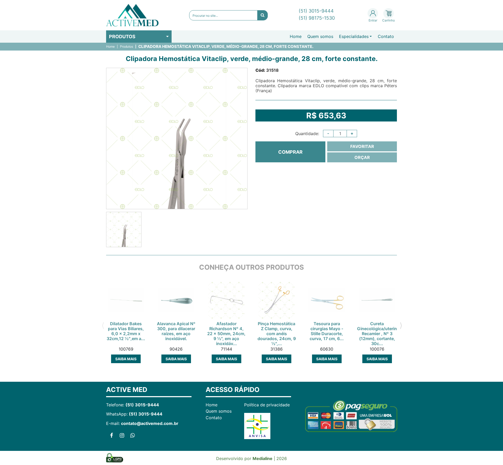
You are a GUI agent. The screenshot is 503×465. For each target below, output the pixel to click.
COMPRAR (290, 152)
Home (296, 36)
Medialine (262, 458)
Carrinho (388, 20)
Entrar (373, 20)
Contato (386, 36)
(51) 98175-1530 (317, 18)
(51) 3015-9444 (316, 11)
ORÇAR (362, 157)
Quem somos (320, 36)
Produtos (122, 36)
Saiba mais (125, 359)
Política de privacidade (267, 404)
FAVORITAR (362, 146)
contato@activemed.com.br (149, 423)
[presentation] (103, 325)
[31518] (123, 229)
